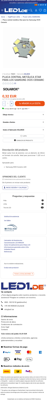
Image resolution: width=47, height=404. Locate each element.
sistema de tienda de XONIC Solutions (29, 399)
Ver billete (7, 220)
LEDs (23, 204)
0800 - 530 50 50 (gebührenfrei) (15, 302)
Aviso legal (5, 327)
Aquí (27, 390)
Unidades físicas (9, 249)
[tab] (3, 147)
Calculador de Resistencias (13, 240)
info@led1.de (9, 309)
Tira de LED (23, 207)
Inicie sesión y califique (16, 188)
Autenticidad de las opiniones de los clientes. (17, 179)
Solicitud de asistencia (11, 216)
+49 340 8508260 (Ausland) (14, 306)
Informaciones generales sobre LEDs (16, 247)
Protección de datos (8, 322)
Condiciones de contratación (11, 324)
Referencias (8, 252)
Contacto (4, 330)
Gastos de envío (7, 320)
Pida (23, 200)
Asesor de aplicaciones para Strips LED (17, 245)
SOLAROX (27, 74)
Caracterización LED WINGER (14, 243)
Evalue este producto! (11, 268)
